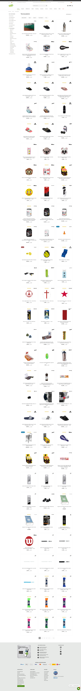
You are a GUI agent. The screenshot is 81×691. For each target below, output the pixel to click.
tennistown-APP (32, 677)
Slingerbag (45, 674)
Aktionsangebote (32, 671)
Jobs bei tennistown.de (33, 675)
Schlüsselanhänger (12, 44)
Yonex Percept (46, 675)
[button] (67, 5)
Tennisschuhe (11, 15)
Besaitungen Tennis (12, 53)
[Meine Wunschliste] (70, 5)
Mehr (60, 8)
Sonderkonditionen (20, 680)
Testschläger (46, 677)
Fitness (51, 8)
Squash (22, 8)
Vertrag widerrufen (21, 686)
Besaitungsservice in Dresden (34, 672)
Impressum (32, 676)
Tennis (18, 8)
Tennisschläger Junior (12, 20)
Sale (63, 8)
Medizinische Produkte (13, 38)
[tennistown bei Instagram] (61, 647)
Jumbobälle (11, 37)
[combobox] (10, 2)
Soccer (46, 8)
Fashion (55, 8)
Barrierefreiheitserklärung (21, 675)
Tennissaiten (11, 23)
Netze (11, 39)
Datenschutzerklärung (20, 674)
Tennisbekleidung (12, 17)
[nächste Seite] (54, 638)
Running (36, 8)
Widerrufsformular (20, 679)
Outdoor (41, 8)
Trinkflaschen (12, 51)
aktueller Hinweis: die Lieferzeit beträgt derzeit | (40, 0)
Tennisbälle (11, 26)
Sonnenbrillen (12, 47)
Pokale (11, 42)
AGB (18, 676)
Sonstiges (11, 48)
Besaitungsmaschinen (13, 33)
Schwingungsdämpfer (13, 46)
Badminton (28, 8)
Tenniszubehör (12, 28)
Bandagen (11, 32)
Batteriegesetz (19, 684)
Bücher (11, 34)
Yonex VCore (46, 680)
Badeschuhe (11, 29)
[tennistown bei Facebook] (61, 652)
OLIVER (45, 679)
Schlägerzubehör (12, 43)
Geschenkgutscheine (33, 674)
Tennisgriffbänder (12, 25)
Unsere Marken (46, 671)
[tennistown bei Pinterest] (61, 654)
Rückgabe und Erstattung (21, 677)
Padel (33, 8)
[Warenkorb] (72, 5)
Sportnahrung (12, 49)
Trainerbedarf (12, 52)
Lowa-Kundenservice (20, 681)
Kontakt (18, 672)
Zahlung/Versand (20, 671)
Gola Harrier (46, 676)
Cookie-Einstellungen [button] (20, 682)
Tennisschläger (11, 18)
